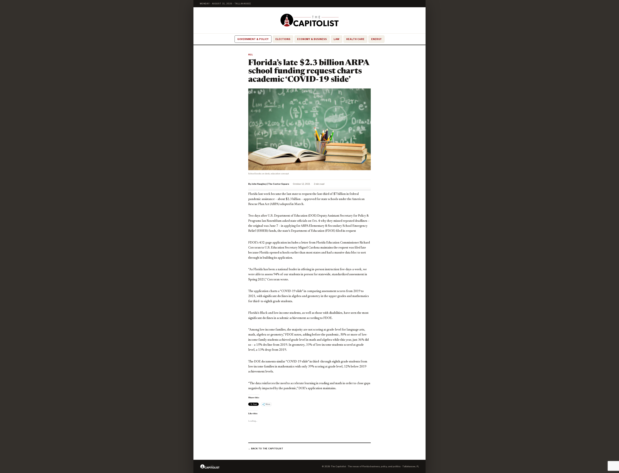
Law (336, 39)
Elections (282, 39)
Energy (376, 39)
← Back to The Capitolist (265, 448)
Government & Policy (253, 39)
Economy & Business (312, 39)
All (250, 54)
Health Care (355, 39)
